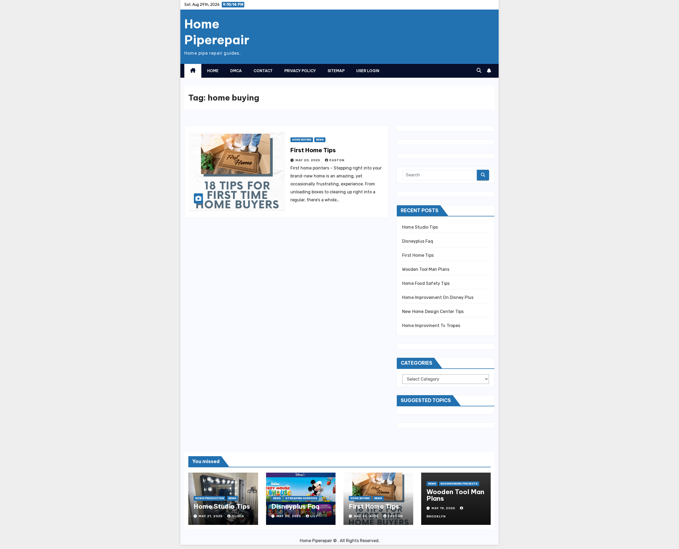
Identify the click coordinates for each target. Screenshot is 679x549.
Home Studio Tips (420, 227)
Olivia (238, 516)
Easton (337, 160)
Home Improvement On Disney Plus (437, 297)
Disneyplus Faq (417, 241)
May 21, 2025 (211, 516)
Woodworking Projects (459, 483)
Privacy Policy (300, 70)
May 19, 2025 (444, 508)
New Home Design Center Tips (433, 311)
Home (213, 70)
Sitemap (336, 70)
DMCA (236, 70)
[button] (479, 70)
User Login (367, 70)
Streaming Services (301, 498)
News (320, 139)
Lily (314, 516)
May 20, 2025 (308, 160)
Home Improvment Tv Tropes (431, 325)
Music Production (209, 498)
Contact (263, 70)
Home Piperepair (216, 31)
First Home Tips (313, 150)
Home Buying (301, 139)
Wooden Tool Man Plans (425, 269)
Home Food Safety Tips (426, 283)
